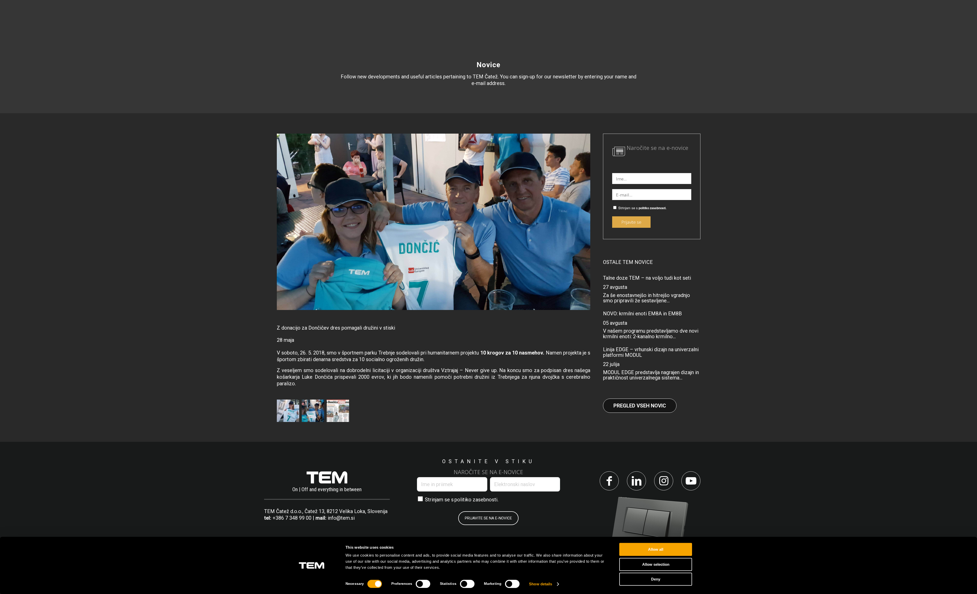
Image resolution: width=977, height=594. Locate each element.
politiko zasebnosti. (652, 208)
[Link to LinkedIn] (636, 480)
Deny (655, 579)
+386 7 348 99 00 (291, 518)
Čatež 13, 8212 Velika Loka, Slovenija (346, 511)
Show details (540, 584)
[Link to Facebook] (609, 480)
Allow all (655, 549)
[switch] (423, 584)
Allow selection (655, 564)
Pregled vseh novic (639, 406)
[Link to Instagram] (663, 480)
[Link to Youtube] (690, 480)
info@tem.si (341, 518)
